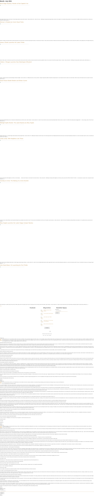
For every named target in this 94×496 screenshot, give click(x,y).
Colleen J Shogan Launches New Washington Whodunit (16, 62)
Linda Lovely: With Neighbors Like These (11, 138)
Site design (50, 335)
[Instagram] (48, 331)
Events (43, 335)
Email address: (57, 309)
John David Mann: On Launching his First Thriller (14, 265)
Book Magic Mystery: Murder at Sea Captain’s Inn (14, 3)
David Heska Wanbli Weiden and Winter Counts (13, 80)
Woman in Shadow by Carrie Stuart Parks (12, 22)
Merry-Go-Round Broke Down (48, 323)
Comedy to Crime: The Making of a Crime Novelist (14, 180)
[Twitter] (46, 331)
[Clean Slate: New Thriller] (42, 318)
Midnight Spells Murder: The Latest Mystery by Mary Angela (17, 122)
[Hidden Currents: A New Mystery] (42, 311)
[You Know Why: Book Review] (42, 315)
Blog (47, 335)
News (45, 335)
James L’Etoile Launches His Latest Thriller (12, 42)
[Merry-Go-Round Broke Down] (42, 325)
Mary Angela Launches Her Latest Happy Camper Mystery (16, 223)
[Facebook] (44, 331)
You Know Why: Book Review (48, 313)
